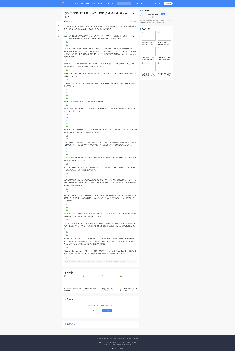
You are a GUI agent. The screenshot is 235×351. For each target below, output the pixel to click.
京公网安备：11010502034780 (123, 344)
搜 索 (129, 4)
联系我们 (115, 338)
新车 (82, 4)
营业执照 (120, 338)
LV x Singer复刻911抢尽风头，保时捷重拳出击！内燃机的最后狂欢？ (164, 58)
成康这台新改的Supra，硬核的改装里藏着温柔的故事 (149, 43)
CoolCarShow (153, 14)
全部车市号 (140, 4)
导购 (93, 4)
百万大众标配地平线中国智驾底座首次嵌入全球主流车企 (128, 289)
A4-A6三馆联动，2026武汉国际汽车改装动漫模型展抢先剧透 (164, 43)
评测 (87, 4)
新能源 (100, 4)
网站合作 (136, 338)
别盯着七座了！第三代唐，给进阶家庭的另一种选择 (109, 289)
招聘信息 (109, 338)
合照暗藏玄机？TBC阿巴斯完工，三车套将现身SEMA (148, 74)
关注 (162, 14)
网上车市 (99, 338)
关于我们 (104, 338)
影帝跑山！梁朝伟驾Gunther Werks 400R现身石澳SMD (164, 74)
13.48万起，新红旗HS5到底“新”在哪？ (91, 289)
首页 (76, 4)
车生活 (107, 4)
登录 (107, 310)
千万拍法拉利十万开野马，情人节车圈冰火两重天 (148, 58)
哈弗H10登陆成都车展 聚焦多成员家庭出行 (72, 289)
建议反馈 (125, 338)
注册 (94, 310)
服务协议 (131, 338)
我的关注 (158, 4)
